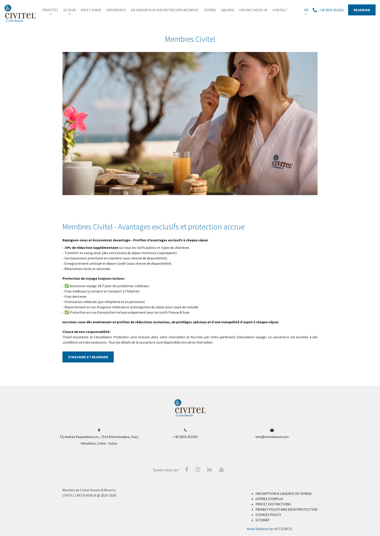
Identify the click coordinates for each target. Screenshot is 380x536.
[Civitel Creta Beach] (20, 13)
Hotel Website (258, 529)
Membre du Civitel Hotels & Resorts (89, 490)
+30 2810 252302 (185, 436)
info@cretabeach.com (272, 436)
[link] (50, 9)
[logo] (190, 415)
